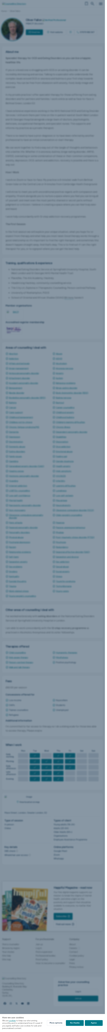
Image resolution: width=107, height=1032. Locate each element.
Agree (94, 1023)
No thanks (75, 1023)
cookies (12, 1020)
